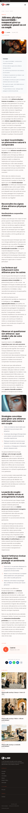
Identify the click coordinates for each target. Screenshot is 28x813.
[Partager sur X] (6, 662)
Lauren (8, 32)
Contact (3, 796)
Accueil (3, 11)
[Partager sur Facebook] (10, 662)
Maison (3, 778)
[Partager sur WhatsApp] (14, 662)
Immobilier (4, 775)
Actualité (4, 771)
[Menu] (25, 4)
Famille (11, 11)
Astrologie (4, 782)
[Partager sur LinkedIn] (17, 662)
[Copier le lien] (21, 662)
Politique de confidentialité (14, 805)
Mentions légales (5, 805)
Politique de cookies (5, 808)
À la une (7, 11)
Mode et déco (5, 780)
